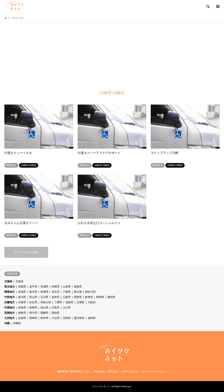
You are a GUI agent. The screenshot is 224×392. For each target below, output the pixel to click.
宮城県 (44, 286)
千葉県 (67, 291)
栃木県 (33, 291)
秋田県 (56, 286)
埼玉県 (56, 291)
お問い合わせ (130, 371)
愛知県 (111, 297)
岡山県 (44, 307)
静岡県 (100, 297)
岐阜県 (89, 297)
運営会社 (113, 371)
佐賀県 (22, 318)
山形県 (67, 286)
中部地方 (9, 297)
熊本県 (44, 318)
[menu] (217, 6)
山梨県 (67, 297)
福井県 (56, 297)
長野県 (78, 297)
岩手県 (33, 286)
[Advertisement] (112, 55)
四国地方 (9, 312)
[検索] (207, 6)
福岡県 (92, 318)
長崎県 (33, 318)
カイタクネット (102, 386)
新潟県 (22, 297)
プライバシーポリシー (154, 371)
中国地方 (9, 307)
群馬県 (44, 291)
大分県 (56, 318)
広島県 (56, 307)
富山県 (33, 297)
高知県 (56, 312)
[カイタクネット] (14, 6)
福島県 (78, 286)
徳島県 (22, 312)
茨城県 (22, 291)
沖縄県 (17, 323)
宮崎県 (67, 318)
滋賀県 (69, 302)
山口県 (67, 307)
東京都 (78, 291)
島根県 (33, 307)
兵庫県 (22, 302)
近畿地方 (9, 302)
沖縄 (7, 323)
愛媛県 (44, 312)
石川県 (44, 297)
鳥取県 (22, 307)
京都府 (80, 302)
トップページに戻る (26, 252)
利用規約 (99, 371)
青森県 (22, 286)
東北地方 (9, 286)
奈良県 (33, 302)
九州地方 (9, 318)
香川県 (33, 312)
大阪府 (92, 302)
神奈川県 (90, 291)
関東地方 (9, 291)
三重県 (58, 302)
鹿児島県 (79, 318)
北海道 (8, 281)
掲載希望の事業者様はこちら (74, 371)
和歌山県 (45, 302)
